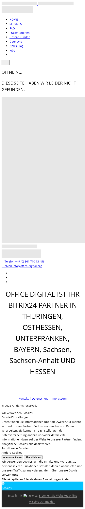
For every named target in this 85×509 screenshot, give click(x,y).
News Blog (16, 46)
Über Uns (15, 41)
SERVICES (15, 24)
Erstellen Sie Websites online (58, 495)
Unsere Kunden (19, 37)
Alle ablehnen (33, 457)
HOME (13, 19)
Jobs (12, 50)
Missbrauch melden (42, 501)
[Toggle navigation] (6, 62)
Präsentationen (19, 33)
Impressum (59, 398)
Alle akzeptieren (12, 457)
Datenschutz (40, 398)
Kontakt (24, 398)
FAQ (12, 28)
